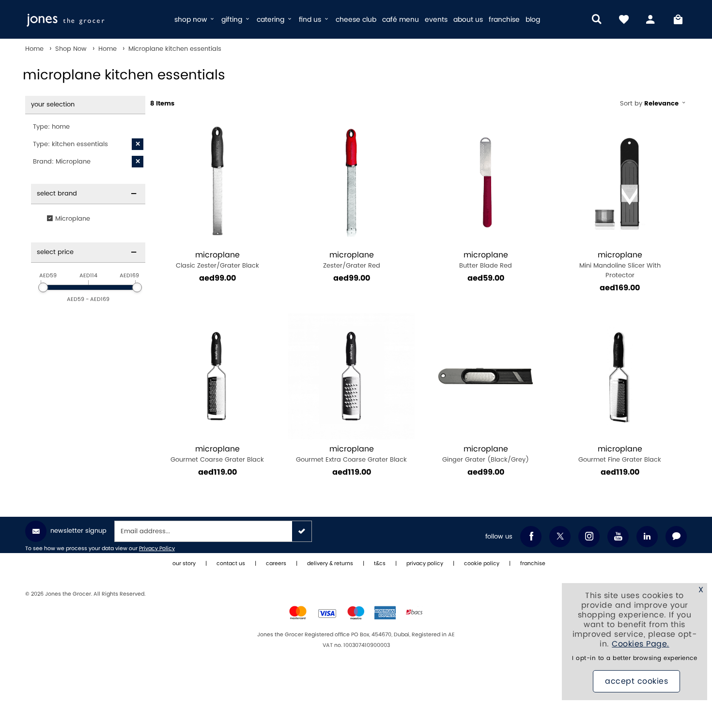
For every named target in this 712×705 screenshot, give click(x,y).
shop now (191, 19)
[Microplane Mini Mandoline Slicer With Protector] (620, 182)
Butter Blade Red (485, 260)
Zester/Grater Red (351, 260)
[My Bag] (678, 19)
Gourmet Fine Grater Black (619, 454)
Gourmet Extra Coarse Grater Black (351, 454)
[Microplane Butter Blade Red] (485, 182)
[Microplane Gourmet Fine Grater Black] (620, 376)
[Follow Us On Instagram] (589, 536)
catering (271, 19)
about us (468, 19)
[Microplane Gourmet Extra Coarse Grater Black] (351, 376)
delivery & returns (330, 563)
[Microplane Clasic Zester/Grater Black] (217, 182)
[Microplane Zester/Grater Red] (351, 182)
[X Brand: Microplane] (137, 161)
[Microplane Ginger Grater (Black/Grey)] (485, 376)
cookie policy (481, 563)
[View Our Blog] (676, 536)
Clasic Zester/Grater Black (217, 260)
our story (184, 563)
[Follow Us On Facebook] (531, 536)
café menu (400, 19)
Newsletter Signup (78, 530)
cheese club (356, 19)
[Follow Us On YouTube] (618, 536)
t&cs (380, 563)
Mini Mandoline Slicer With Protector (620, 265)
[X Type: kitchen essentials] (137, 144)
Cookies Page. (640, 644)
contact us (231, 563)
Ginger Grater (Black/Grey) (485, 454)
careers (276, 563)
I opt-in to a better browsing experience (634, 658)
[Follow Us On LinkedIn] (647, 536)
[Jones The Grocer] (96, 19)
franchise (504, 19)
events (436, 19)
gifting (232, 19)
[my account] (651, 19)
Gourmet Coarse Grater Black (217, 454)
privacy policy (424, 563)
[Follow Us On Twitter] (560, 536)
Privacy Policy (157, 548)
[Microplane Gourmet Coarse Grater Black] (217, 376)
